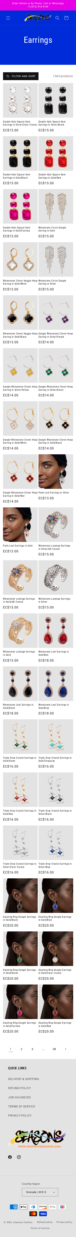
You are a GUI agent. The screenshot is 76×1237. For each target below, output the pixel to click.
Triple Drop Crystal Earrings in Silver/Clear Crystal (19, 865)
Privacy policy (64, 1222)
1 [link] (11, 1049)
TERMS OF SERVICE (21, 1106)
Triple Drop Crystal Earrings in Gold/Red (19, 812)
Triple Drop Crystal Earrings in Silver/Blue (55, 865)
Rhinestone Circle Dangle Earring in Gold (52, 229)
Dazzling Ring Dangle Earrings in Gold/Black (19, 918)
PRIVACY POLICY (19, 1115)
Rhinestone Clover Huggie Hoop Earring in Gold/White (20, 282)
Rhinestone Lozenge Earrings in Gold (19, 653)
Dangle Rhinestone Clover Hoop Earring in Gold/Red (20, 494)
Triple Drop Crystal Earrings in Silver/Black (55, 812)
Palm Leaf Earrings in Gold (18, 545)
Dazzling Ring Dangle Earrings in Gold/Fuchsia (19, 1024)
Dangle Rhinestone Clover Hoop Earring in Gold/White (20, 441)
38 (54, 1049)
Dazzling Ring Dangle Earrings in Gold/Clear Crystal (55, 972)
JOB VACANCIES (19, 1097)
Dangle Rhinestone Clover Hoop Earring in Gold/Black (56, 441)
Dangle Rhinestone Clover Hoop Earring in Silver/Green (56, 388)
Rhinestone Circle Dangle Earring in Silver (52, 282)
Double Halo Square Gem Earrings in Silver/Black (52, 123)
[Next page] (65, 1049)
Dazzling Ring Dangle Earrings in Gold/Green (19, 972)
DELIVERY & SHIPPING (23, 1079)
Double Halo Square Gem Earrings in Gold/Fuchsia (16, 229)
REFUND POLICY (19, 1088)
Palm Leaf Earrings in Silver (54, 492)
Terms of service (40, 1228)
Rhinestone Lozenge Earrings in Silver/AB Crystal (54, 547)
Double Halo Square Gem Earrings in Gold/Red (52, 176)
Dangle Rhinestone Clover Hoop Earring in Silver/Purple (56, 335)
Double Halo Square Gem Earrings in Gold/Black (16, 176)
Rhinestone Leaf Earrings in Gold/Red (54, 653)
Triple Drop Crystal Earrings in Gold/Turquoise (55, 759)
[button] (8, 18)
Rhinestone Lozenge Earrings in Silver (54, 600)
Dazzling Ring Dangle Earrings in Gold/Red (55, 1024)
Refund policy (44, 1222)
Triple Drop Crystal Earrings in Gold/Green (19, 759)
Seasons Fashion (23, 1222)
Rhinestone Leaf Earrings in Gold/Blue (54, 706)
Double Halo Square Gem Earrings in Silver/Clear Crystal (20, 123)
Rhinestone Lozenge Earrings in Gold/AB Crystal (19, 600)
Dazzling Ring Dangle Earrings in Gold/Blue (55, 918)
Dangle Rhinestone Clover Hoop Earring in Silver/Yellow (20, 388)
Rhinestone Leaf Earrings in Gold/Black (18, 706)
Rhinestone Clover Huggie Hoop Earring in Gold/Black (20, 335)
